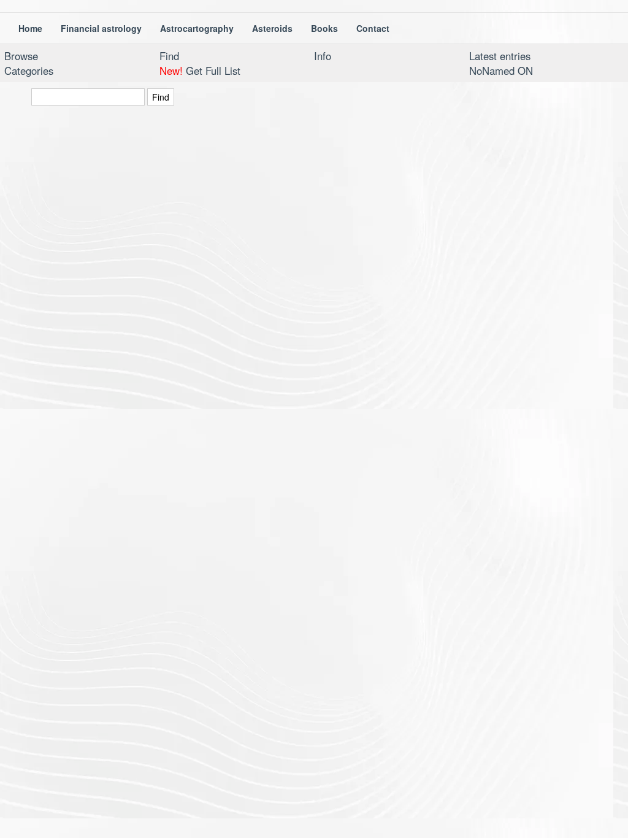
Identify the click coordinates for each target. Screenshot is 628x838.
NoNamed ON (501, 70)
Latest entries (499, 55)
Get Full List (199, 70)
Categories (28, 70)
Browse (21, 55)
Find (169, 55)
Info (322, 55)
